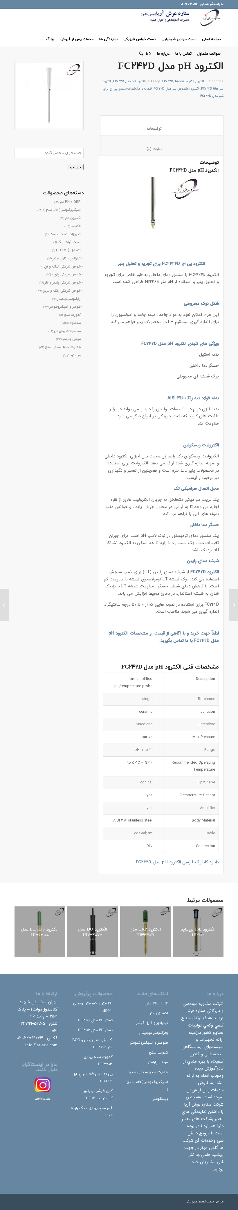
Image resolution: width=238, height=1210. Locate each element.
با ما (189, 640)
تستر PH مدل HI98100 (95, 1020)
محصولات (73, 323)
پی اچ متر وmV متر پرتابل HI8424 (93, 1078)
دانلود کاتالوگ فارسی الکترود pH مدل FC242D (177, 862)
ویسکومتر (74, 355)
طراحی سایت (214, 1201)
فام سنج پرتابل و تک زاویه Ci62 (92, 1112)
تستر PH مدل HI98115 (95, 1030)
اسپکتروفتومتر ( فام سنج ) (62, 210)
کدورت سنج (72, 315)
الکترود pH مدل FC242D (129, 81)
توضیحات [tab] (161, 128)
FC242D (167, 81)
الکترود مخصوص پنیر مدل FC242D (176, 88)
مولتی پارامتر (72, 339)
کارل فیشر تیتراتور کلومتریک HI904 (98, 1094)
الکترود (76, 226)
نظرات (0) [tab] (161, 149)
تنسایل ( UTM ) (68, 250)
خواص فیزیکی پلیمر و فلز (63, 282)
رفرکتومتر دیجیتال (68, 299)
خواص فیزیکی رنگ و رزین (61, 290)
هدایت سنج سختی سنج (63, 347)
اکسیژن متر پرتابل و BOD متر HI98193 (92, 1044)
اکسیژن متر (73, 218)
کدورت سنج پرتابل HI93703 (98, 1060)
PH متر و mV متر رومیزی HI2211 (93, 1007)
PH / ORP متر (70, 202)
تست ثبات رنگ (69, 242)
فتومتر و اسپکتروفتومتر (65, 306)
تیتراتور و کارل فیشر (67, 258)
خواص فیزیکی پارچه (66, 274)
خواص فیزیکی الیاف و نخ (62, 266)
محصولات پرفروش (67, 331)
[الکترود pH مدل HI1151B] (233, 605)
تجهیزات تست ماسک (65, 234)
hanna (180, 81)
